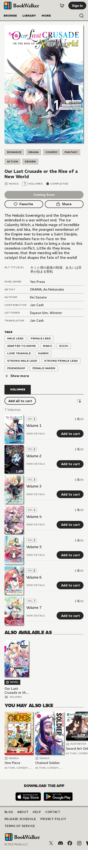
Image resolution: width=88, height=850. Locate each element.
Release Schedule (20, 819)
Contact (52, 812)
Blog (8, 812)
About (22, 812)
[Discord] (60, 843)
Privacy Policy (53, 819)
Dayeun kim (39, 313)
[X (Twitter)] (51, 843)
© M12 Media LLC (16, 844)
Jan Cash (37, 305)
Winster (56, 313)
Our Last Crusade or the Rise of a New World (16, 691)
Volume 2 (34, 456)
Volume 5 (34, 547)
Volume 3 (34, 486)
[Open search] (81, 15)
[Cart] (62, 5)
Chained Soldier (47, 763)
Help (37, 812)
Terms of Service (19, 826)
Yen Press (37, 282)
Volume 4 (34, 516)
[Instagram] (79, 843)
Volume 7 (34, 607)
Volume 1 (34, 425)
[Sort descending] (79, 401)
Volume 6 (34, 577)
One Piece (12, 763)
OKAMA (36, 289)
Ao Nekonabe (53, 289)
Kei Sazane (38, 297)
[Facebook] (69, 843)
